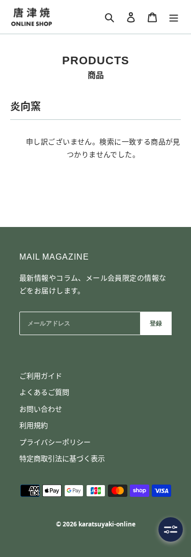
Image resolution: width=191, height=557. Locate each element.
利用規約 (33, 425)
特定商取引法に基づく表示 (62, 458)
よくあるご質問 (44, 392)
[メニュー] (173, 17)
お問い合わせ (40, 409)
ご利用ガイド (40, 376)
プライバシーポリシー (55, 442)
